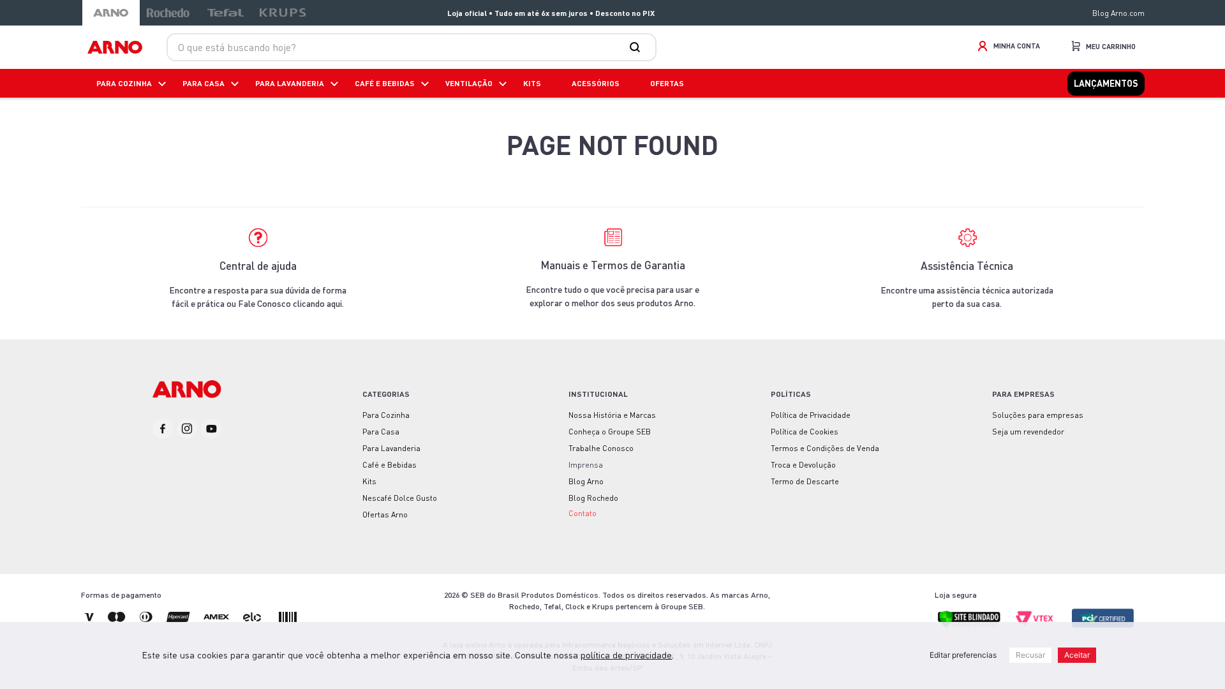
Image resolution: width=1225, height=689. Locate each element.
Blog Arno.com (1118, 13)
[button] (582, 512)
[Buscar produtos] (637, 47)
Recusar (1030, 655)
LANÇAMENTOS (1106, 83)
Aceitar (1077, 655)
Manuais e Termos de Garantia (612, 265)
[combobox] (412, 47)
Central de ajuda (258, 265)
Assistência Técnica (967, 265)
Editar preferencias (963, 655)
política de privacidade (626, 654)
